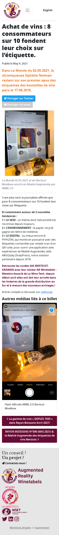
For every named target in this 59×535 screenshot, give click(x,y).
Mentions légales (20, 527)
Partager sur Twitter (20, 98)
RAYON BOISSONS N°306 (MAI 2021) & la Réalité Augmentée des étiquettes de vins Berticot (30, 435)
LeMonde (46, 292)
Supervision (42, 527)
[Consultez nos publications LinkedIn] (11, 519)
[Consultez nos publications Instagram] (16, 519)
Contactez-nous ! (15, 463)
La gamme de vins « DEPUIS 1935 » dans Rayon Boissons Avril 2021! (30, 421)
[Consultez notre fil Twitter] (4, 519)
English (47, 10)
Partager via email (19, 104)
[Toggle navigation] (27, 10)
